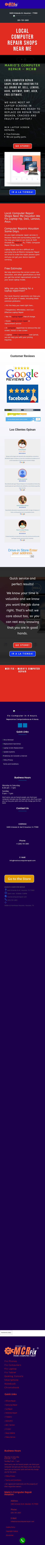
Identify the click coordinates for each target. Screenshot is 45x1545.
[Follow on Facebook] (20, 725)
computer (12, 328)
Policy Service (10, 1437)
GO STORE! (22, 146)
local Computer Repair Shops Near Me (22, 39)
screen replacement (20, 335)
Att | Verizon (10, 1425)
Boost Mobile (10, 1433)
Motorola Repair (11, 1413)
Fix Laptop (10, 1368)
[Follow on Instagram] (25, 725)
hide (9, 1332)
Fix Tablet (10, 1372)
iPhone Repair (11, 1401)
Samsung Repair (11, 1405)
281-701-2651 (23, 20)
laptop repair (17, 316)
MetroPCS (9, 1421)
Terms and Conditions (13, 1480)
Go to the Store (19, 879)
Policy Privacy (10, 1476)
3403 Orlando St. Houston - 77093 (23, 13)
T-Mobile (9, 1417)
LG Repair (9, 1409)
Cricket (8, 1429)
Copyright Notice (12, 1531)
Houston (18, 242)
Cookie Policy (10, 1527)
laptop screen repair (19, 321)
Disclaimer (10, 1535)
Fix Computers (12, 1365)
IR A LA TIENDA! (22, 192)
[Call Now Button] (22, 1540)
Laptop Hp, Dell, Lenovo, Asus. (22, 220)
